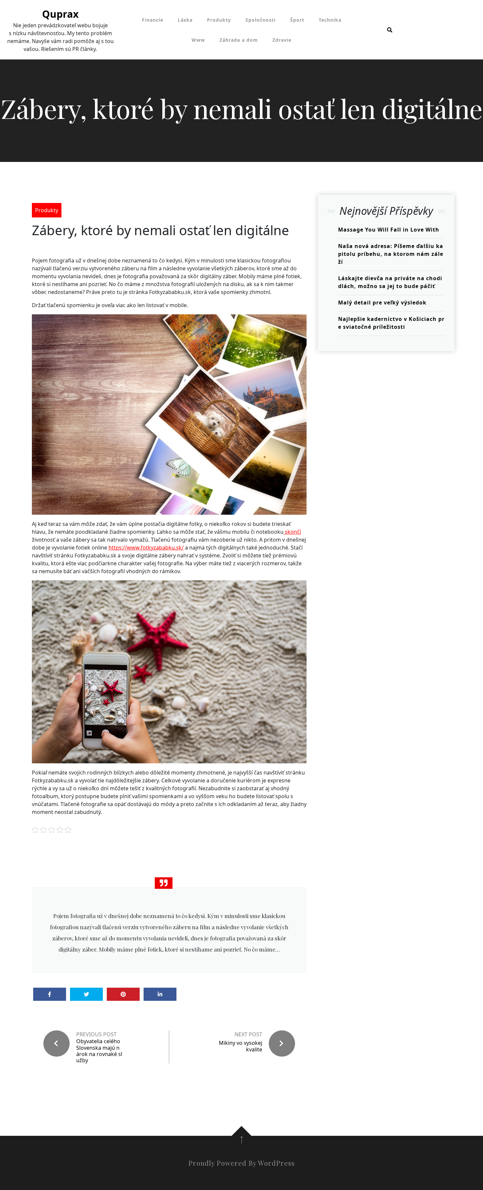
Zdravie (281, 40)
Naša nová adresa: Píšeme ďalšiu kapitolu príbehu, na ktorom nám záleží (390, 253)
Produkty (219, 20)
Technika (330, 20)
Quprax (60, 14)
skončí (292, 531)
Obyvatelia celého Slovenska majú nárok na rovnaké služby (99, 1051)
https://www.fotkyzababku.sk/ (146, 547)
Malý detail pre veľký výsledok (382, 302)
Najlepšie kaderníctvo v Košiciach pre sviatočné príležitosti (391, 322)
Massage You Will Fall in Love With (388, 229)
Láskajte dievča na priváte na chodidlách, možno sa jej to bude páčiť (390, 282)
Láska (185, 20)
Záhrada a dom (238, 40)
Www (198, 40)
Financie (152, 20)
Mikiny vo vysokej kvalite (240, 1046)
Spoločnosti (260, 20)
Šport (297, 20)
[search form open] (389, 30)
